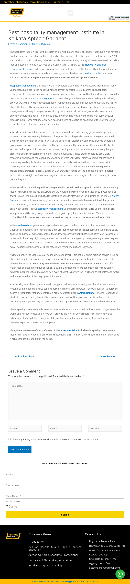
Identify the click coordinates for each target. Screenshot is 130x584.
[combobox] (65, 506)
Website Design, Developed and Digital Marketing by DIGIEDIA (65, 581)
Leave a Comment (18, 44)
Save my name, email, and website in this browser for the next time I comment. (56, 439)
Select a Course (13, 502)
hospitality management (41, 98)
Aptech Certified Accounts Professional (53, 555)
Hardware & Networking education (50, 560)
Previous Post (24, 356)
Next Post (108, 356)
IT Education (36, 541)
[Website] (105, 429)
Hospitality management (23, 85)
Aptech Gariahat (23, 225)
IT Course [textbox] (11, 506)
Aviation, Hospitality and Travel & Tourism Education (54, 548)
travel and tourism (92, 73)
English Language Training (45, 565)
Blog (33, 44)
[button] (70, 13)
